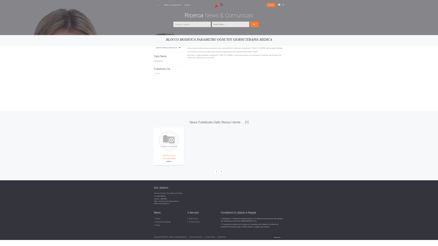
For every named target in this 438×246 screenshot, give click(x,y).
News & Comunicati (172, 5)
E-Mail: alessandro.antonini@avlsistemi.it (166, 201)
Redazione (277, 237)
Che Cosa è (193, 219)
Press (158, 225)
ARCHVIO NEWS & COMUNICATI (166, 48)
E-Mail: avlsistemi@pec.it (161, 203)
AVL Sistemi (169, 237)
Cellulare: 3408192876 (160, 199)
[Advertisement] (68, 95)
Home (158, 5)
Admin (158, 73)
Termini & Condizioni (195, 237)
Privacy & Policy (210, 237)
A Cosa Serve (194, 222)
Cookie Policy (222, 237)
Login (270, 5)
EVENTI (187, 5)
